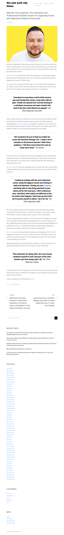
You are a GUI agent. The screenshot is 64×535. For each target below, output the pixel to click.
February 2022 (10, 472)
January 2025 (10, 399)
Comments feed (11, 520)
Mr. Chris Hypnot (12, 167)
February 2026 (10, 373)
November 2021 (11, 479)
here (32, 279)
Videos (46, 3)
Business (10, 22)
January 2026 (10, 375)
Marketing (9, 500)
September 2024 (11, 408)
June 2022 (9, 463)
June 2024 (9, 415)
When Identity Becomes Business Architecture (19, 349)
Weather (51, 3)
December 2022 (11, 450)
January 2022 (10, 474)
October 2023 (10, 432)
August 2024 (10, 410)
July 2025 (9, 386)
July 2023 (9, 437)
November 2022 (11, 452)
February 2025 (10, 397)
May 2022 (9, 466)
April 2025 (9, 393)
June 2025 (9, 388)
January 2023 (10, 448)
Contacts (38, 5)
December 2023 (11, 428)
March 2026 (10, 370)
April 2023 (9, 441)
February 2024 (10, 424)
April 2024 (9, 419)
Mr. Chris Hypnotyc (23, 124)
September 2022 (11, 457)
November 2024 (11, 404)
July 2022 (9, 461)
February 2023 (10, 446)
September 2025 (11, 382)
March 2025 (10, 395)
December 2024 (11, 401)
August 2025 (10, 384)
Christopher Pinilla (12, 75)
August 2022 (10, 459)
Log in (8, 516)
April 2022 (9, 468)
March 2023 (10, 444)
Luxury (8, 497)
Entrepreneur (10, 495)
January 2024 (10, 426)
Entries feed (10, 518)
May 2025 (9, 390)
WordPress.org (11, 523)
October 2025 (10, 379)
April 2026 (9, 368)
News (41, 3)
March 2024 (10, 421)
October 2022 (10, 455)
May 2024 (9, 417)
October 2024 (10, 406)
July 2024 (9, 412)
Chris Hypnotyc (15, 284)
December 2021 (11, 477)
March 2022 (10, 470)
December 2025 (11, 377)
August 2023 (10, 435)
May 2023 (9, 439)
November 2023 (11, 430)
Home (36, 3)
